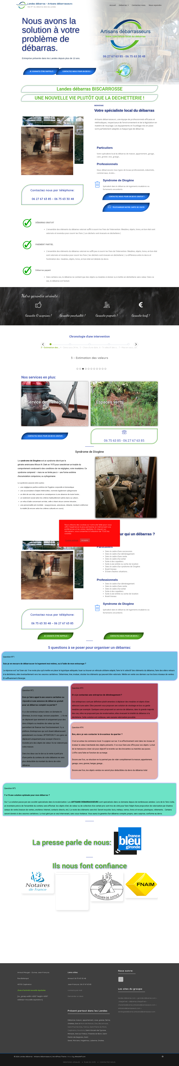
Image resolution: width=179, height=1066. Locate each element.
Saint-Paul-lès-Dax (75, 1027)
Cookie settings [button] (71, 540)
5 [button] (88, 369)
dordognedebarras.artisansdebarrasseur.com (136, 1012)
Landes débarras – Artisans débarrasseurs (50, 3)
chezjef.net (123, 1001)
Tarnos (86, 1027)
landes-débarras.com (127, 998)
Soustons (81, 1030)
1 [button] (77, 369)
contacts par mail (75, 990)
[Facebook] (120, 979)
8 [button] (97, 369)
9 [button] (100, 369)
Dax (96, 1023)
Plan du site (90, 1062)
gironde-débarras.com (146, 998)
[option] (61, 345)
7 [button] (94, 369)
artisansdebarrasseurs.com (129, 1008)
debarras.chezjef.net (137, 1001)
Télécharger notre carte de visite (128, 207)
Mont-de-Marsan (87, 1023)
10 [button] (102, 369)
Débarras (123, 5)
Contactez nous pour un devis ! (76, 71)
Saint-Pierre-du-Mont (98, 1027)
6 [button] (91, 369)
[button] (43, 344)
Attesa (69, 1056)
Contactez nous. (139, 5)
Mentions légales (71, 1062)
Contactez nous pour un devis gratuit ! (127, 196)
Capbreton (72, 1030)
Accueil (113, 5)
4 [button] (86, 369)
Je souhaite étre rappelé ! (42, 71)
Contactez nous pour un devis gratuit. (45, 436)
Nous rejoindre (155, 5)
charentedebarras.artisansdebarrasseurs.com (136, 1005)
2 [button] (80, 369)
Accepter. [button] (84, 540)
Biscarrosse (103, 1023)
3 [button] (83, 369)
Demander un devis (75, 996)
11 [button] (105, 369)
